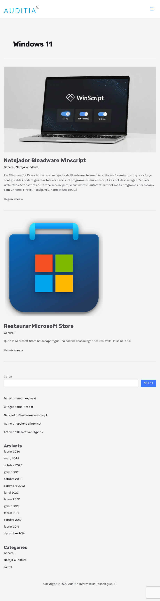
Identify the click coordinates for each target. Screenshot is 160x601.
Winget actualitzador (18, 407)
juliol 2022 (11, 492)
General (9, 167)
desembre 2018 (14, 533)
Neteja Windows (27, 167)
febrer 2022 (12, 499)
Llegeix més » (13, 199)
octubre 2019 (12, 519)
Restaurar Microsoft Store (39, 326)
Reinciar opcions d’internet (22, 423)
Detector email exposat (20, 398)
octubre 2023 (13, 465)
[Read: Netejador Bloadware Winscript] (80, 109)
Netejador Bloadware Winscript (45, 160)
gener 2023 (12, 472)
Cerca (8, 376)
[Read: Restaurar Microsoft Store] (54, 267)
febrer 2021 (11, 513)
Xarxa (8, 566)
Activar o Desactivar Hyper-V (23, 432)
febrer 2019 (11, 526)
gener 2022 (12, 506)
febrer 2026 (12, 451)
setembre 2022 (14, 485)
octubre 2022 (13, 479)
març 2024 (11, 458)
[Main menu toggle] (152, 9)
